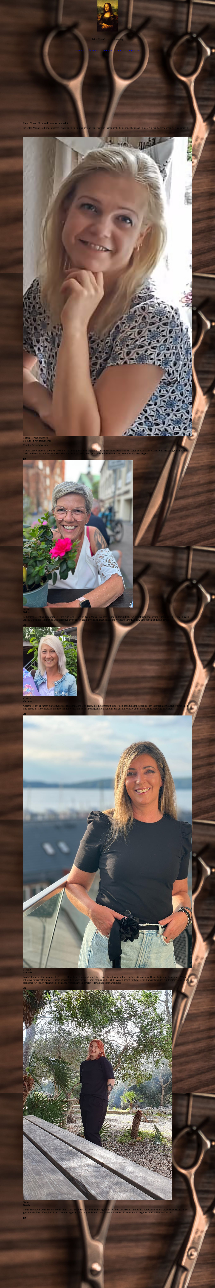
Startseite (79, 50)
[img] (107, 16)
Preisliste (107, 50)
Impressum (134, 50)
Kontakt (120, 50)
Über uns (93, 50)
